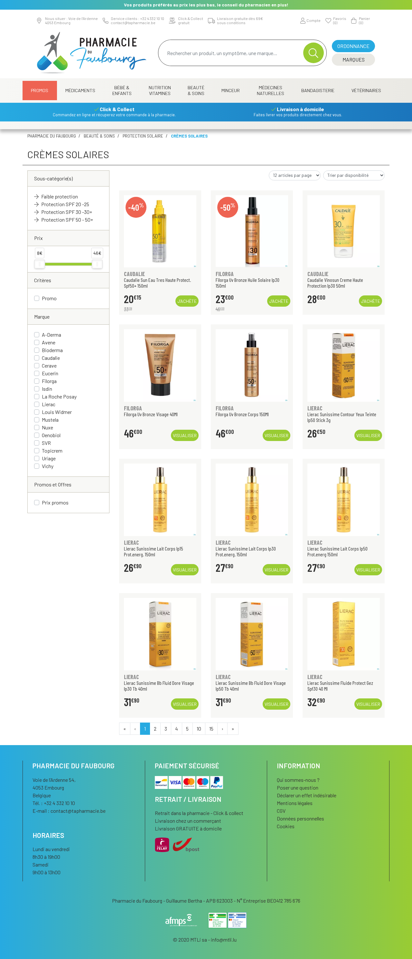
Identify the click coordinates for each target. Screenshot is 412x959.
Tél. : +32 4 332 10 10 (54, 803)
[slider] (39, 264)
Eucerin (50, 373)
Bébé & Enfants (122, 90)
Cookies (286, 826)
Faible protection (59, 196)
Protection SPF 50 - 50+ (67, 219)
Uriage (49, 458)
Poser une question (297, 787)
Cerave (49, 365)
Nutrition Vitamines (160, 90)
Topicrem (52, 450)
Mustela (50, 420)
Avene (48, 342)
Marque (42, 316)
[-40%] (160, 230)
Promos (39, 90)
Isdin (47, 389)
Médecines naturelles (270, 90)
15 (211, 728)
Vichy (47, 466)
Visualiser (185, 435)
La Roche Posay (59, 396)
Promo (49, 298)
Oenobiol (51, 435)
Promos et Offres (52, 484)
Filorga (49, 381)
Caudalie (51, 358)
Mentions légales (295, 803)
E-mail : (69, 811)
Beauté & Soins (196, 90)
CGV (281, 811)
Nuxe (47, 427)
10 (199, 728)
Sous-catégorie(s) (53, 178)
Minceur (230, 90)
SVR (46, 443)
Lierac (48, 404)
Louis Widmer (57, 412)
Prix (38, 238)
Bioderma (52, 350)
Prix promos (55, 502)
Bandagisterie (317, 90)
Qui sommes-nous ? (298, 780)
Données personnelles (300, 818)
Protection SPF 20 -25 (65, 204)
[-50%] (252, 230)
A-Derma (51, 334)
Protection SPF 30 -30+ (66, 212)
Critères (42, 280)
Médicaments (80, 90)
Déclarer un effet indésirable (306, 795)
